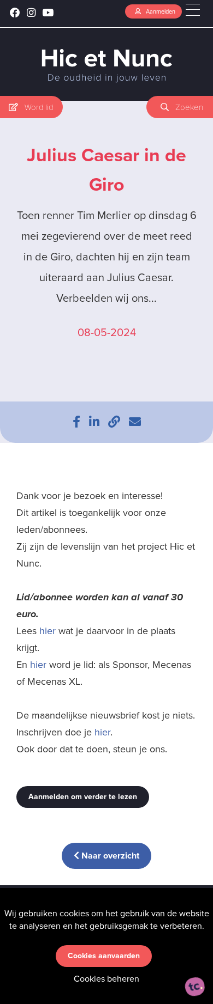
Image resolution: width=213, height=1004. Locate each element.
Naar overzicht (109, 855)
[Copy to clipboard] (114, 422)
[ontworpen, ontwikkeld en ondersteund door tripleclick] (195, 986)
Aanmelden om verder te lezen (82, 796)
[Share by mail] (135, 422)
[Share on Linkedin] (94, 422)
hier (47, 631)
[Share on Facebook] (76, 422)
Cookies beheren (106, 978)
